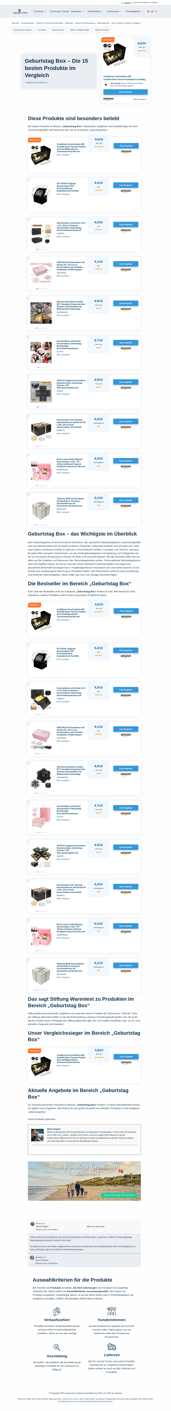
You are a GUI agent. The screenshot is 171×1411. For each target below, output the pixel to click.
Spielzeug (69, 23)
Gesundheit (76, 11)
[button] (156, 11)
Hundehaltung (94, 11)
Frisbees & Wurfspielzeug (85, 23)
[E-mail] (32, 1149)
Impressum (71, 1393)
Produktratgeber (133, 11)
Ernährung (38, 11)
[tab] (35, 249)
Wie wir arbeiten (115, 1393)
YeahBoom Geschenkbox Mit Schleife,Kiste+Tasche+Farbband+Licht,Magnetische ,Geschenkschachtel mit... (125, 78)
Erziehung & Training (59, 11)
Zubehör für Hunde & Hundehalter (49, 23)
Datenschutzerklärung (87, 1393)
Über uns (102, 1393)
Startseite (15, 23)
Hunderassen (113, 11)
